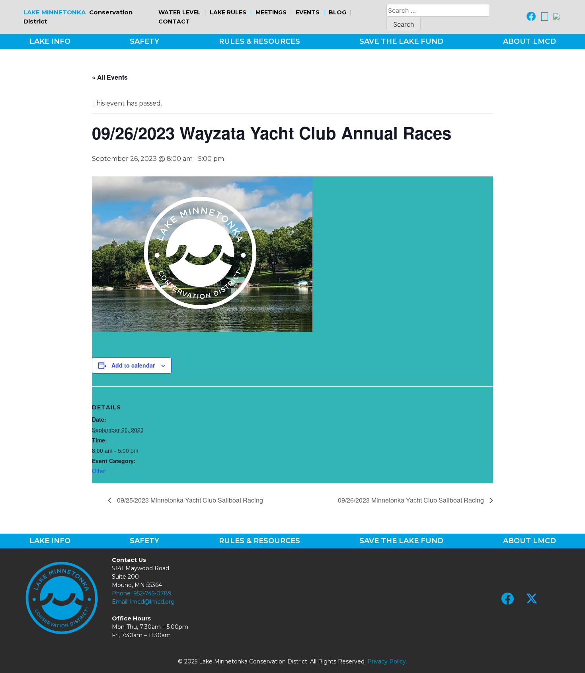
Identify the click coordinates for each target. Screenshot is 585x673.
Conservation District (78, 16)
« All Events (110, 77)
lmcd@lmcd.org (152, 601)
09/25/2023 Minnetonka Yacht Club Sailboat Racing (189, 500)
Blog (337, 12)
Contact (174, 21)
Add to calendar (133, 365)
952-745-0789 (152, 593)
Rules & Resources (259, 41)
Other (99, 471)
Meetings (271, 12)
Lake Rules (228, 12)
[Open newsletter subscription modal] (556, 17)
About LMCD (529, 41)
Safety (144, 41)
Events (308, 12)
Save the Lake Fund (401, 41)
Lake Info (49, 41)
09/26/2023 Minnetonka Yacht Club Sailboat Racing (412, 500)
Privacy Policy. (387, 661)
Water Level (179, 12)
